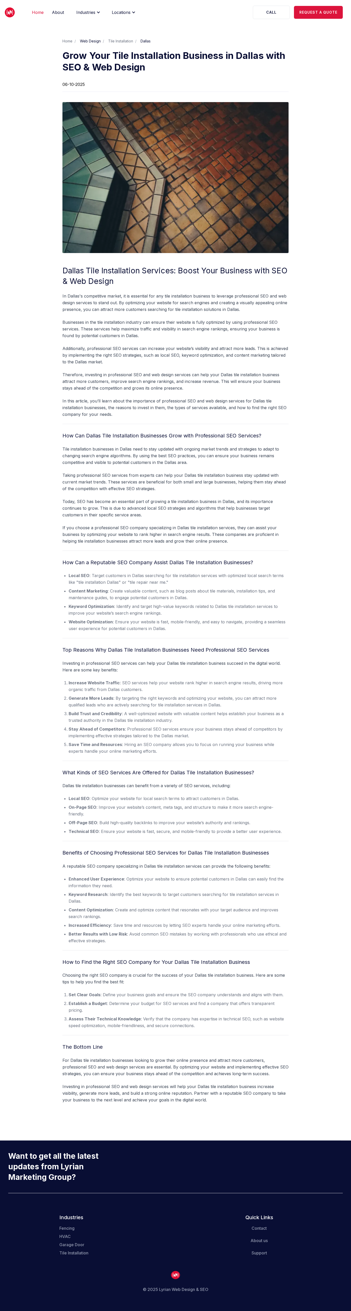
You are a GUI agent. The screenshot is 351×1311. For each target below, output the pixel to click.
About (58, 12)
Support (259, 1252)
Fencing (67, 1228)
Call (271, 12)
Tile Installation (120, 41)
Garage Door (71, 1244)
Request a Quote (318, 12)
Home (38, 12)
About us (259, 1240)
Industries (85, 12)
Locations (121, 12)
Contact (259, 1228)
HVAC (65, 1236)
